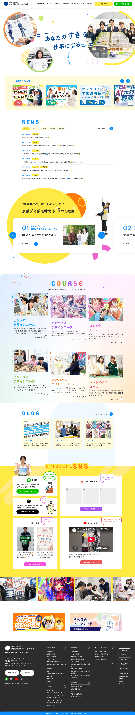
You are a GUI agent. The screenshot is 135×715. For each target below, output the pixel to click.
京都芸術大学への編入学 (54, 662)
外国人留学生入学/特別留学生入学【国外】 (80, 676)
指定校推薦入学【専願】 (78, 659)
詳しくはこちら (27, 244)
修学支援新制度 (75, 689)
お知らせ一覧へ (101, 128)
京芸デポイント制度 (76, 696)
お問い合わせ (12, 673)
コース (49, 686)
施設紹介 (49, 669)
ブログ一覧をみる (101, 414)
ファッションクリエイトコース (55, 703)
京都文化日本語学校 (21, 683)
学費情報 (74, 683)
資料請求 (104, 4)
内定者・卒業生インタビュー (55, 674)
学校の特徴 (51, 648)
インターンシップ (52, 659)
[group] (28, 95)
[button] (122, 81)
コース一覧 (50, 690)
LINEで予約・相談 (124, 4)
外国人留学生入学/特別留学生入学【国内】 (80, 672)
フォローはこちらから (27, 512)
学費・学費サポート (76, 686)
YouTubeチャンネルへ (91, 562)
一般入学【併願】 (75, 662)
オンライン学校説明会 (101, 654)
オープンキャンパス (102, 648)
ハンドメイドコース (52, 705)
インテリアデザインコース (54, 700)
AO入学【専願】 (75, 654)
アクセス (89, 4)
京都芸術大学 (9, 683)
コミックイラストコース (53, 698)
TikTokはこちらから (35, 564)
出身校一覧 (50, 679)
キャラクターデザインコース (55, 695)
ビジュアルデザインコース (54, 693)
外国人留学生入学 (76, 669)
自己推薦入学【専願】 (77, 657)
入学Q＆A (50, 681)
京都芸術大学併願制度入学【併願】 (80, 665)
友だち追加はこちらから (27, 491)
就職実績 (49, 676)
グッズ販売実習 (51, 657)
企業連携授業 (51, 654)
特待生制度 (74, 691)
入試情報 (74, 648)
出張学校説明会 (99, 657)
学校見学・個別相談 (101, 659)
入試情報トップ (75, 651)
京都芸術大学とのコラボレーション (56, 665)
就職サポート (50, 671)
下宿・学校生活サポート (78, 694)
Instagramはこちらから (91, 509)
